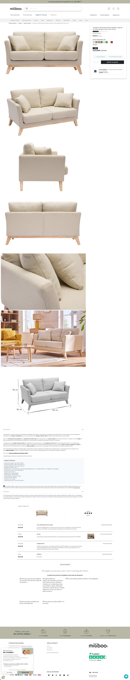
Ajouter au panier (112, 62)
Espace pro (116, 15)
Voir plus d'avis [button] (64, 564)
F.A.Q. (48, 645)
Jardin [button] (80, 20)
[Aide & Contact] (109, 8)
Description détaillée (97, 33)
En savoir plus (76, 487)
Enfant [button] (74, 20)
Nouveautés (15, 15)
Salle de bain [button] (66, 20)
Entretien (6, 491)
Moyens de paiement (14, 647)
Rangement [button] (50, 20)
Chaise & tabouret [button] (26, 20)
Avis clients (49, 647)
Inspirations (93, 15)
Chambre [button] (58, 20)
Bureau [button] (36, 20)
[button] (30, 588)
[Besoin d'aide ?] (126, 676)
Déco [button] (86, 20)
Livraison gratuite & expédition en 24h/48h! (65, 2)
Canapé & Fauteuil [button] (14, 20)
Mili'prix (53, 15)
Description (6, 429)
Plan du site (49, 649)
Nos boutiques (104, 15)
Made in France (41, 15)
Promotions (27, 15)
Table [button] (42, 20)
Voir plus (95, 44)
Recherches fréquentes (52, 652)
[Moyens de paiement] (27, 675)
